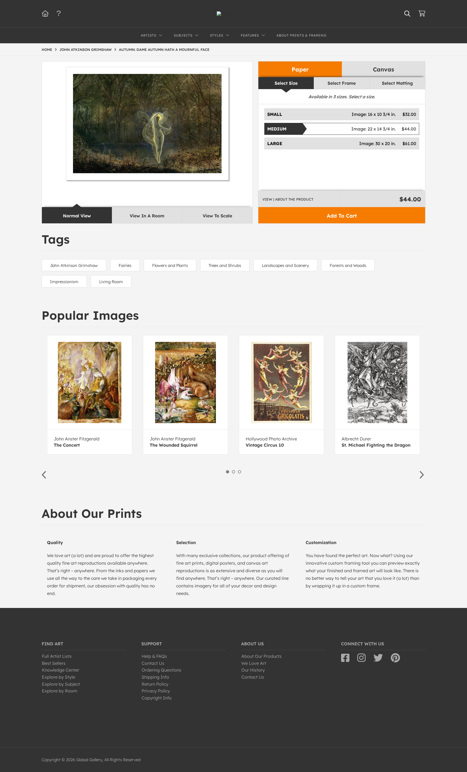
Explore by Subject (61, 684)
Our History (253, 670)
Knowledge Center (60, 670)
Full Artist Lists (57, 656)
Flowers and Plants (170, 265)
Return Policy (155, 684)
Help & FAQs (154, 656)
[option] (90, 395)
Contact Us (153, 663)
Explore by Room (59, 691)
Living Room (111, 281)
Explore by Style (58, 677)
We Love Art (253, 663)
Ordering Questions (161, 670)
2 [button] (233, 471)
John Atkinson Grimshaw (74, 265)
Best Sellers (54, 663)
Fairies (125, 265)
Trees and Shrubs (225, 265)
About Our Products (261, 656)
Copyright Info (157, 698)
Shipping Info (155, 677)
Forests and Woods (348, 265)
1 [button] (227, 471)
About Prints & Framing (301, 35)
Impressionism (64, 281)
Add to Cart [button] (342, 215)
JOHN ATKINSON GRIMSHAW (85, 49)
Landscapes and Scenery (285, 265)
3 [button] (239, 471)
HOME (47, 49)
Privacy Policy (156, 691)
